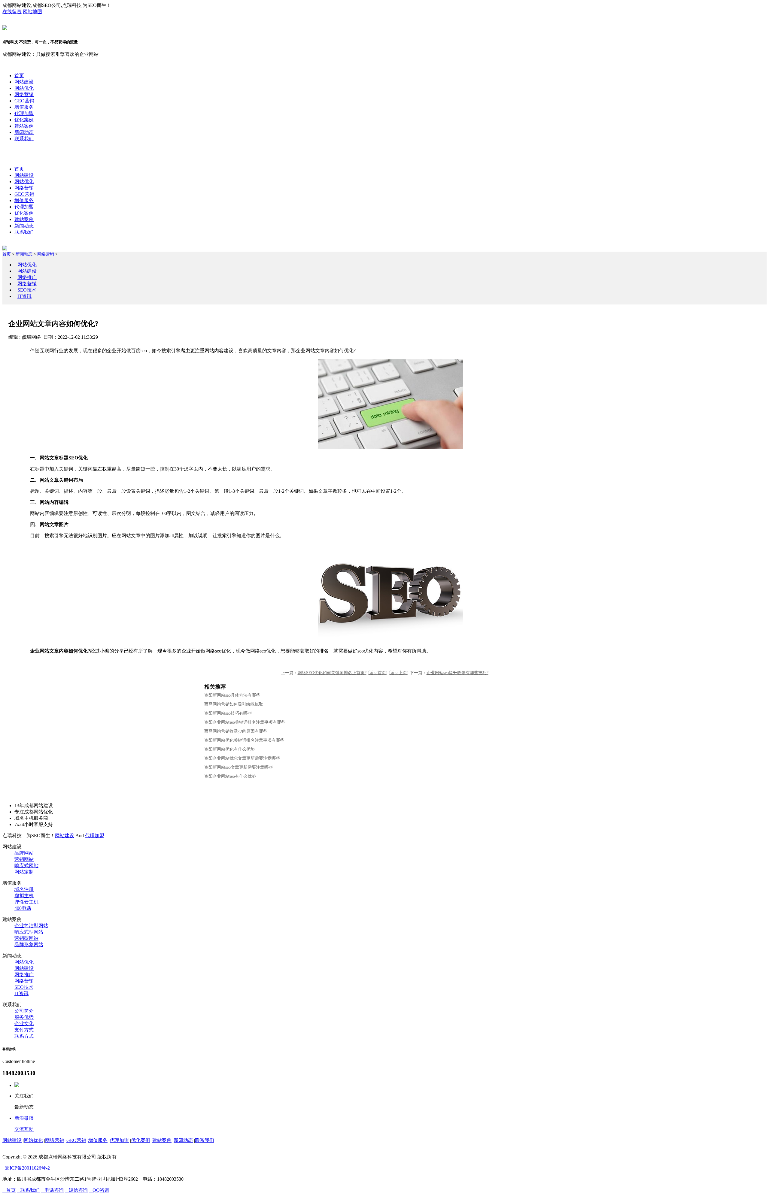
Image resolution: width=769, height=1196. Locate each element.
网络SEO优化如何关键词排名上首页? (332, 673)
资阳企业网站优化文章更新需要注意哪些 (242, 758)
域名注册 (24, 889)
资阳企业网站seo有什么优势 (230, 776)
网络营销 (24, 94)
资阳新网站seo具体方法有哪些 (232, 695)
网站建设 (24, 81)
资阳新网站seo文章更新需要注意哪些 (238, 767)
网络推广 (27, 277)
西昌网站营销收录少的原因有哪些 (235, 731)
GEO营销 (24, 100)
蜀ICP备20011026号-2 (27, 1167)
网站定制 (24, 871)
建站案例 (24, 126)
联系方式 (24, 1036)
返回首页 (377, 673)
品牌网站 (24, 852)
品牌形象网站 (28, 944)
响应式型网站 (28, 931)
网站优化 (24, 88)
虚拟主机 (24, 895)
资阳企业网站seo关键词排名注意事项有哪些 (244, 722)
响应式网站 (26, 865)
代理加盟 (24, 113)
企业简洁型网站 (31, 925)
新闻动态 (24, 132)
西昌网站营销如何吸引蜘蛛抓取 (233, 704)
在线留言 (12, 11)
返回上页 (398, 673)
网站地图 (32, 11)
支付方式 (24, 1029)
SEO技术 (26, 289)
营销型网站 (26, 938)
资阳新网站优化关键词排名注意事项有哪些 (244, 740)
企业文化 (24, 1023)
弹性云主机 (26, 901)
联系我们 (24, 138)
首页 (19, 75)
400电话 (22, 908)
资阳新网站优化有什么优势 (229, 749)
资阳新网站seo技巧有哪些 (228, 713)
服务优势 (24, 1017)
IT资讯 (24, 296)
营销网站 (24, 859)
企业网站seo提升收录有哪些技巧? (457, 673)
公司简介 (24, 1010)
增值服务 (24, 107)
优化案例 (24, 119)
